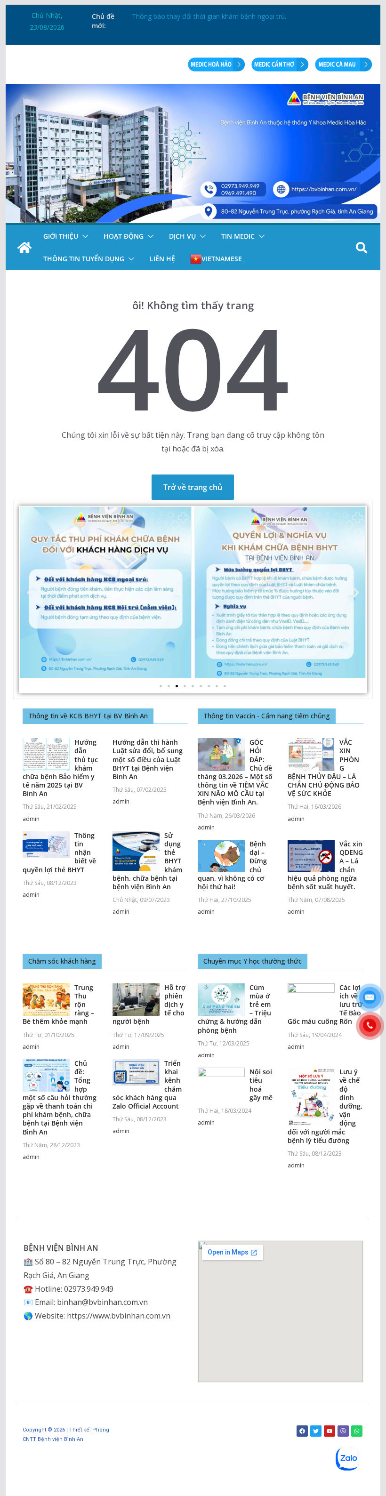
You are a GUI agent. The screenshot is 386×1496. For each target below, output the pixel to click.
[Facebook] (302, 1431)
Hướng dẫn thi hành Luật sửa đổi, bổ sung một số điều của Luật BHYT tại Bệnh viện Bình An (148, 759)
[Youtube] (329, 1431)
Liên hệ (162, 258)
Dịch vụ (182, 236)
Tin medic (238, 236)
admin (31, 819)
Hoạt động (124, 236)
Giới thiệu (60, 236)
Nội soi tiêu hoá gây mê (261, 1084)
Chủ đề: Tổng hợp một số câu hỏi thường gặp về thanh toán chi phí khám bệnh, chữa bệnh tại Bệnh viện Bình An (59, 1097)
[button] (83, 236)
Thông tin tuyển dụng (83, 258)
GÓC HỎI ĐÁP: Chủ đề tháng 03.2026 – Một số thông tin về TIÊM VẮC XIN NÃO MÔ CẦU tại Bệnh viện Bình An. (235, 772)
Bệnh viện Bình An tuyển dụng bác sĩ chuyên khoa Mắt (215, 15)
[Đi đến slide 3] (177, 686)
